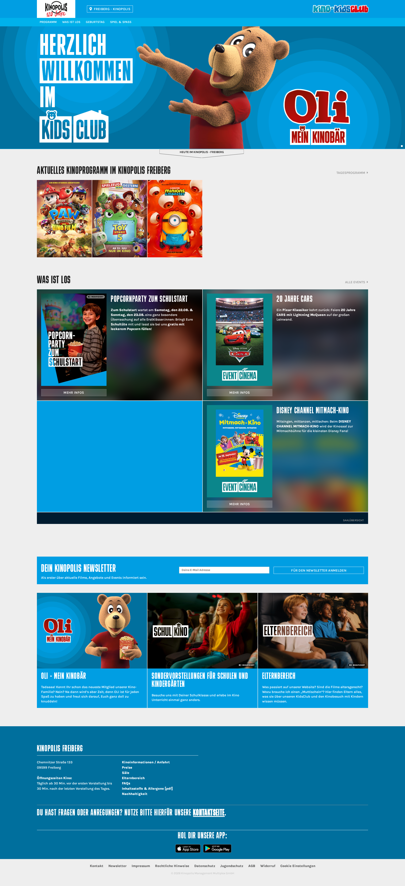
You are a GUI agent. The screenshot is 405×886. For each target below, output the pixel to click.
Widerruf (267, 866)
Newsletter (117, 866)
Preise (127, 767)
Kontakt (96, 866)
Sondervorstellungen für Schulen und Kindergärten (200, 680)
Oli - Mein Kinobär (63, 676)
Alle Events (355, 282)
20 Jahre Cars (295, 299)
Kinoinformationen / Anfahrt (146, 762)
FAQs (126, 783)
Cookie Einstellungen (297, 866)
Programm (48, 22)
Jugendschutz (231, 866)
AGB (251, 866)
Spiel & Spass (120, 22)
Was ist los (71, 22)
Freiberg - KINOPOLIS (112, 9)
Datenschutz (204, 866)
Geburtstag (95, 22)
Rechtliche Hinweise (172, 866)
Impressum (141, 866)
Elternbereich (279, 676)
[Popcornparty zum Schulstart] (74, 340)
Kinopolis (56, 9)
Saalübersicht (353, 520)
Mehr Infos (73, 393)
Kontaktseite (209, 813)
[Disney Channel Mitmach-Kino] (239, 451)
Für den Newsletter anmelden (318, 570)
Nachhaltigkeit (134, 794)
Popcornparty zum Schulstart (149, 299)
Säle (125, 773)
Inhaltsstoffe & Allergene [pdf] (147, 789)
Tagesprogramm (350, 173)
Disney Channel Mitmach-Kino (313, 411)
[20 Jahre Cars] (239, 340)
